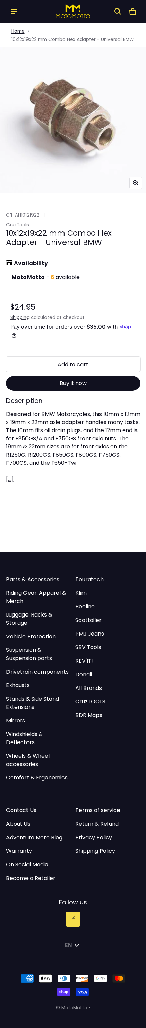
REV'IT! (84, 661)
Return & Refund (97, 824)
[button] (117, 11)
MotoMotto (74, 1008)
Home (18, 31)
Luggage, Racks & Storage (29, 619)
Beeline (85, 606)
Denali (83, 674)
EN (68, 945)
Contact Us (21, 810)
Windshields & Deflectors (24, 738)
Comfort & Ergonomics (37, 778)
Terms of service (97, 810)
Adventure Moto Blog (34, 837)
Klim (81, 593)
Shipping (20, 317)
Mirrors (15, 720)
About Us (18, 824)
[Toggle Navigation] (13, 11)
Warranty (19, 851)
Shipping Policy (95, 851)
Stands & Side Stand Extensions (32, 703)
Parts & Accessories (32, 579)
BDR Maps (88, 715)
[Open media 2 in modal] (73, 120)
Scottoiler (88, 620)
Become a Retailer (30, 878)
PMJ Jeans (89, 634)
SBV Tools (88, 647)
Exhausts (18, 685)
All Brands (88, 688)
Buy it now (73, 383)
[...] (10, 479)
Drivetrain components (37, 672)
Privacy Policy (93, 837)
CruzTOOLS (90, 701)
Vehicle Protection (31, 636)
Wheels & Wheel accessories (28, 760)
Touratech (89, 579)
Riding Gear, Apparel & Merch (36, 597)
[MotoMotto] (73, 11)
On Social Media (27, 864)
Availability (31, 263)
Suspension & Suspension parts (29, 654)
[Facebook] (73, 919)
